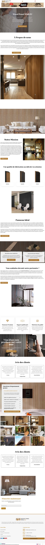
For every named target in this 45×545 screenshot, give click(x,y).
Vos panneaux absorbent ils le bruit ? (10, 401)
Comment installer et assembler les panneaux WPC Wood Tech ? (10, 408)
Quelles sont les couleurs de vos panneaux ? (11, 399)
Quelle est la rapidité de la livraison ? (10, 397)
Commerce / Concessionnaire (4, 532)
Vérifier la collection (11, 259)
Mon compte (2, 531)
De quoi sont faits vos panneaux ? (9, 403)
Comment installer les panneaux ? (9, 405)
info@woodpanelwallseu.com (31, 529)
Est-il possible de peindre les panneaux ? (11, 390)
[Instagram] (3, 538)
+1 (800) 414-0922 (29, 532)
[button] (22, 1)
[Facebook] (1, 538)
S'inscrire (3, 508)
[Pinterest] (5, 538)
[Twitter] (2, 538)
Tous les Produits (3, 529)
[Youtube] (6, 538)
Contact (1, 534)
